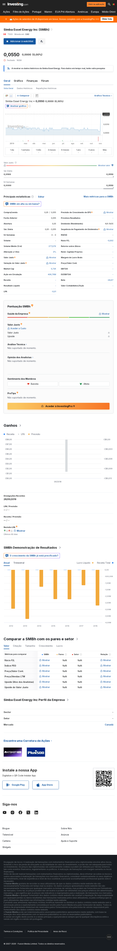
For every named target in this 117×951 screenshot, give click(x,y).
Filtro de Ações (21, 12)
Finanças (32, 80)
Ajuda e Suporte (69, 841)
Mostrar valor (104, 165)
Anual (7, 562)
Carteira (6, 841)
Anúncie (65, 834)
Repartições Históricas (46, 88)
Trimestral (18, 562)
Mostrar (46, 660)
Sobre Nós (66, 828)
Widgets (6, 847)
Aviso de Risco (60, 931)
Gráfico (18, 80)
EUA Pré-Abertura (65, 12)
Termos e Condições (13, 931)
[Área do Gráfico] (11, 95)
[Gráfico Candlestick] (6, 95)
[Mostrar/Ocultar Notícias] (37, 95)
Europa (95, 12)
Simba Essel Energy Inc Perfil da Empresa (34, 700)
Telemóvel (7, 834)
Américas (83, 12)
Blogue (6, 828)
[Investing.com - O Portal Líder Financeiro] (18, 4)
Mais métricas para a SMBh (98, 196)
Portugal (36, 12)
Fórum (45, 80)
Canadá (109, 724)
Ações (6, 12)
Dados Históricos (24, 88)
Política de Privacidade (38, 931)
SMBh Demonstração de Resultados (30, 547)
